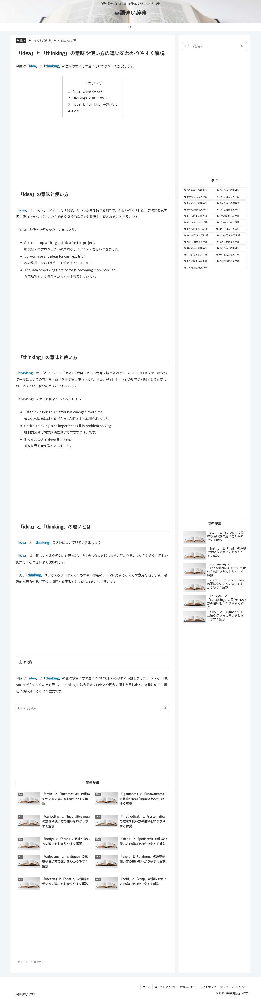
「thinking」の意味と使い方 (90, 98)
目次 (87, 82)
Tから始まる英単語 (66, 40)
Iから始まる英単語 (41, 40)
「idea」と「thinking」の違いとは (94, 104)
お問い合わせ (188, 987)
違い (22, 40)
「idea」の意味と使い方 (87, 91)
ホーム (147, 987)
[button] (165, 708)
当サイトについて (165, 987)
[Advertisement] (92, 150)
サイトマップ (208, 987)
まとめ (75, 111)
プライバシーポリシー (233, 987)
